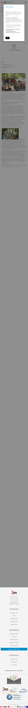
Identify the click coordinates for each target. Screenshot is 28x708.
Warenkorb (14, 662)
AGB (14, 615)
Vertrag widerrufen (14, 649)
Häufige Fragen (14, 634)
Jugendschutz (14, 621)
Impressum (14, 624)
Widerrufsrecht (14, 642)
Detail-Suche (14, 645)
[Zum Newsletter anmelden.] (14, 683)
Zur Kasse (14, 665)
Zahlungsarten (14, 639)
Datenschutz (14, 618)
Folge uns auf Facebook (14, 604)
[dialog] (14, 353)
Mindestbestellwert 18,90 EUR (14, 670)
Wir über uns (14, 613)
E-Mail (17, 24)
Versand (14, 636)
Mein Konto (14, 659)
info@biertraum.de (14, 602)
